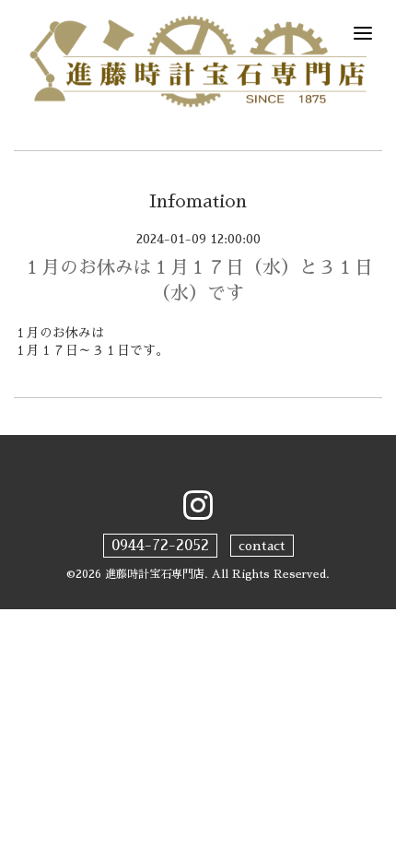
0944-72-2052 (160, 545)
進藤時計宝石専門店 (154, 574)
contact (262, 545)
